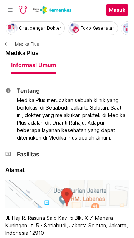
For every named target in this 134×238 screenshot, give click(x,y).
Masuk (117, 10)
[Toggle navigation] (10, 10)
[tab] (33, 65)
